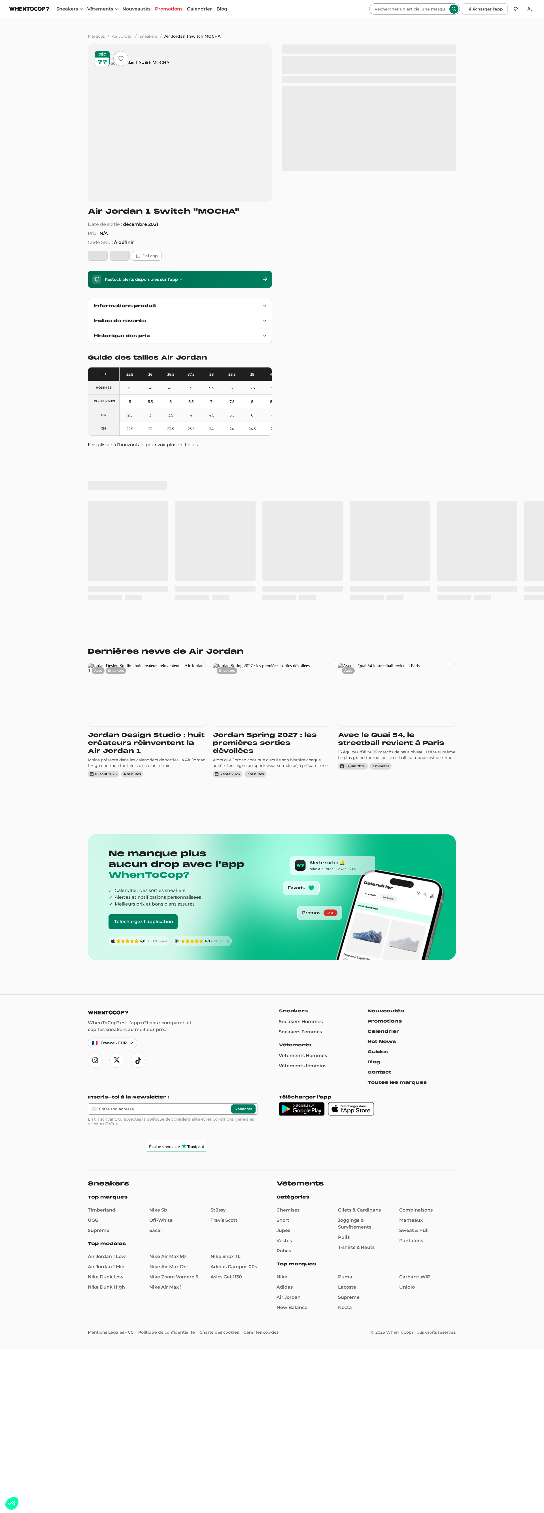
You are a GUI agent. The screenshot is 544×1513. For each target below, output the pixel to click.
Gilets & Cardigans (359, 1045)
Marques (96, 36)
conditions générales (233, 954)
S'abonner (243, 944)
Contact (379, 907)
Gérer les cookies (261, 1167)
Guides (377, 887)
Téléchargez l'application (143, 757)
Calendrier (199, 9)
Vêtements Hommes (303, 891)
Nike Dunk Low (106, 1112)
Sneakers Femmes (300, 867)
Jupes (283, 1066)
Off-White (161, 1056)
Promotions (168, 9)
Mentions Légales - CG (111, 1167)
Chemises (288, 1045)
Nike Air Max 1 (165, 1122)
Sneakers (67, 9)
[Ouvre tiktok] (138, 896)
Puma (345, 1112)
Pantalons (411, 1076)
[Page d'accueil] (29, 9)
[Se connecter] (529, 9)
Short (283, 1056)
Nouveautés (136, 9)
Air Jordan (122, 36)
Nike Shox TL (226, 1092)
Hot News (381, 877)
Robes (284, 1086)
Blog (221, 9)
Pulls (344, 1073)
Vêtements (100, 9)
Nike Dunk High (106, 1122)
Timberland (101, 1045)
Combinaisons (416, 1045)
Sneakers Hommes (301, 857)
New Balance (292, 1143)
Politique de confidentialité (166, 1167)
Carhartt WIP (414, 1112)
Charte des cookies (219, 1167)
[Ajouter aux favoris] (120, 58)
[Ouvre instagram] (95, 896)
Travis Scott (224, 1056)
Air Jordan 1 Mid (106, 1102)
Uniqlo (407, 1122)
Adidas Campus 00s (234, 1102)
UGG (93, 1056)
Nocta (345, 1143)
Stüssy (218, 1045)
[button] (12, 1503)
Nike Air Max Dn (168, 1102)
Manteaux (411, 1056)
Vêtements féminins (302, 901)
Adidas (285, 1122)
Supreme (98, 1066)
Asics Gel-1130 (226, 1112)
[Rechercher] (453, 9)
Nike (282, 1112)
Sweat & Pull (414, 1066)
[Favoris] (515, 9)
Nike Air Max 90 (167, 1092)
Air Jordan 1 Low (107, 1092)
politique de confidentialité (173, 954)
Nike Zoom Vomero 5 (173, 1112)
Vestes (284, 1076)
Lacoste (347, 1122)
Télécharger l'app (485, 9)
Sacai (155, 1066)
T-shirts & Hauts (356, 1083)
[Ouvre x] (116, 896)
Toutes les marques (397, 918)
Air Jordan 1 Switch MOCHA (192, 36)
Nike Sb (158, 1045)
